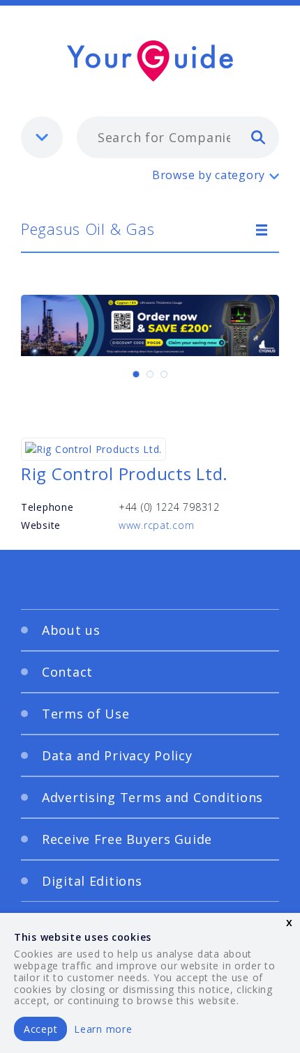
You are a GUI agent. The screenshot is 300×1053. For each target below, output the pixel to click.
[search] (258, 136)
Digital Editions (92, 881)
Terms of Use (86, 713)
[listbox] (42, 137)
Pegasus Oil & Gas (87, 228)
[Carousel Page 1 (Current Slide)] (136, 374)
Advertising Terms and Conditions (152, 797)
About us (71, 630)
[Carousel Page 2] (150, 374)
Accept (40, 1029)
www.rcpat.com (156, 525)
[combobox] (178, 137)
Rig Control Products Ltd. (124, 473)
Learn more (103, 1029)
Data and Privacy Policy (117, 755)
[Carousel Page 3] (163, 374)
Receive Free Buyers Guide (127, 839)
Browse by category (208, 175)
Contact (67, 671)
